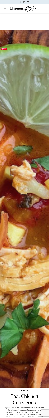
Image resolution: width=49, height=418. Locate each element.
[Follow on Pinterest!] (28, 2)
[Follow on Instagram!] (24, 2)
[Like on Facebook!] (20, 2)
